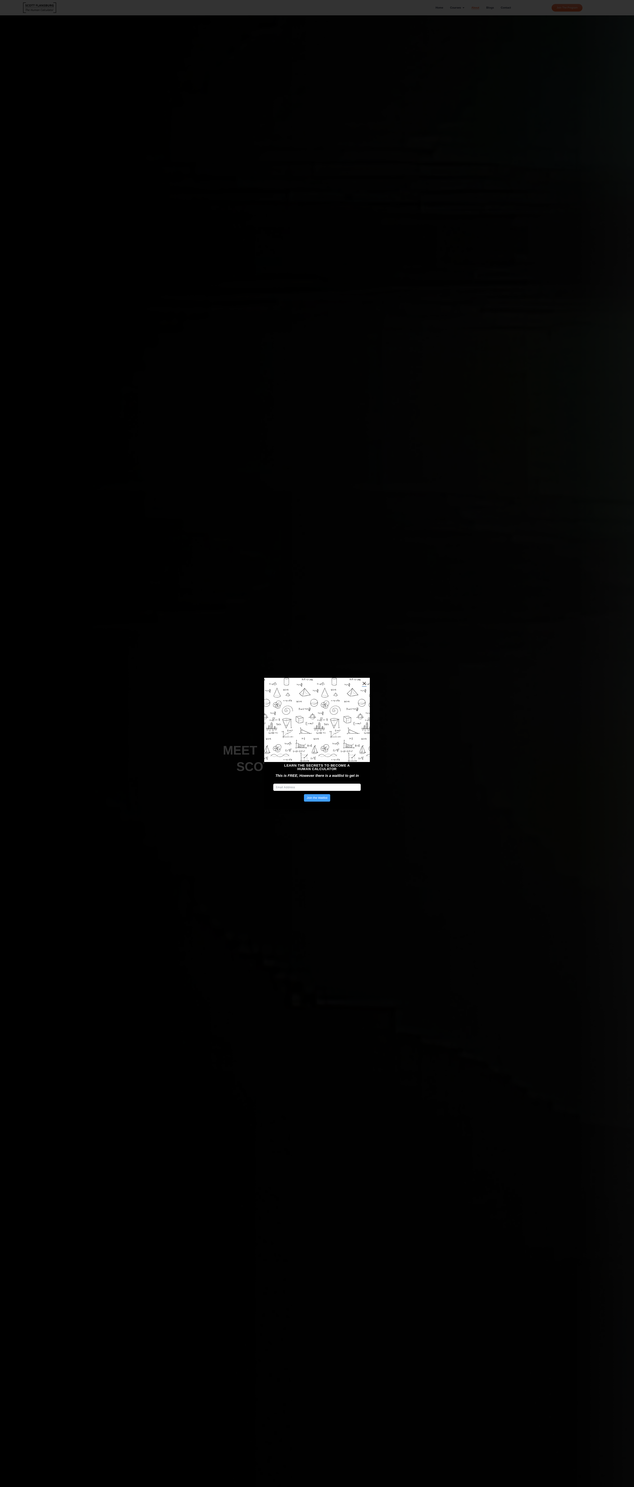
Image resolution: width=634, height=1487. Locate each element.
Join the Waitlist (317, 797)
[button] (364, 683)
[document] (317, 743)
